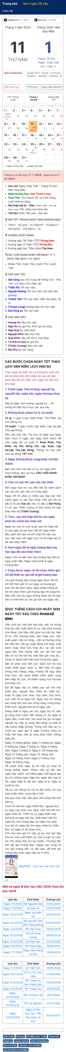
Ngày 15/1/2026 (12, 922)
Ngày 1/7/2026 (13, 952)
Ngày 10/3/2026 (13, 935)
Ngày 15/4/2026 (13, 941)
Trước (34, 87)
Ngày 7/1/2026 (13, 908)
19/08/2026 (53, 967)
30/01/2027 (53, 1015)
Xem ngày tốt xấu (35, 3)
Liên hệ (7, 11)
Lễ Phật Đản (33, 941)
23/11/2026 (53, 1003)
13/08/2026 (53, 952)
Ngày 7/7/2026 (13, 967)
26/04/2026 (53, 935)
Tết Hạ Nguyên (33, 1003)
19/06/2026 (53, 946)
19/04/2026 (53, 929)
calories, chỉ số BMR (30, 1045)
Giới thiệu (9, 1036)
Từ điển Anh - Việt (36, 1036)
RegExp (8, 1041)
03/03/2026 (53, 922)
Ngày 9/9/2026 (12, 988)
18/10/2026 (53, 988)
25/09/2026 (53, 982)
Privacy (20, 1036)
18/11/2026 (53, 995)
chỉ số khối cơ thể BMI (16, 1049)
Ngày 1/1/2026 (13, 903)
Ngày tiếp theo (50, 87)
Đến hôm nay (11, 87)
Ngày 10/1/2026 (12, 914)
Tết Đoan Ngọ (33, 946)
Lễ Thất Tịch (33, 967)
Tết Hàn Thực (33, 929)
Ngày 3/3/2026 (12, 929)
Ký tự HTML (10, 1045)
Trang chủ (9, 3)
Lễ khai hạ (33, 908)
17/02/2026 (53, 903)
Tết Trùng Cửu (33, 988)
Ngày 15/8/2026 (13, 982)
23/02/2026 (53, 908)
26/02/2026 (53, 914)
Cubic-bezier (21, 1041)
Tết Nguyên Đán (33, 903)
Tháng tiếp (53, 97)
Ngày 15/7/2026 (13, 974)
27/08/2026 (53, 974)
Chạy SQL (54, 1036)
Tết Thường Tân (33, 995)
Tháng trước (14, 98)
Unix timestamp (39, 1041)
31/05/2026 (53, 941)
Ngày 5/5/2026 (12, 946)
